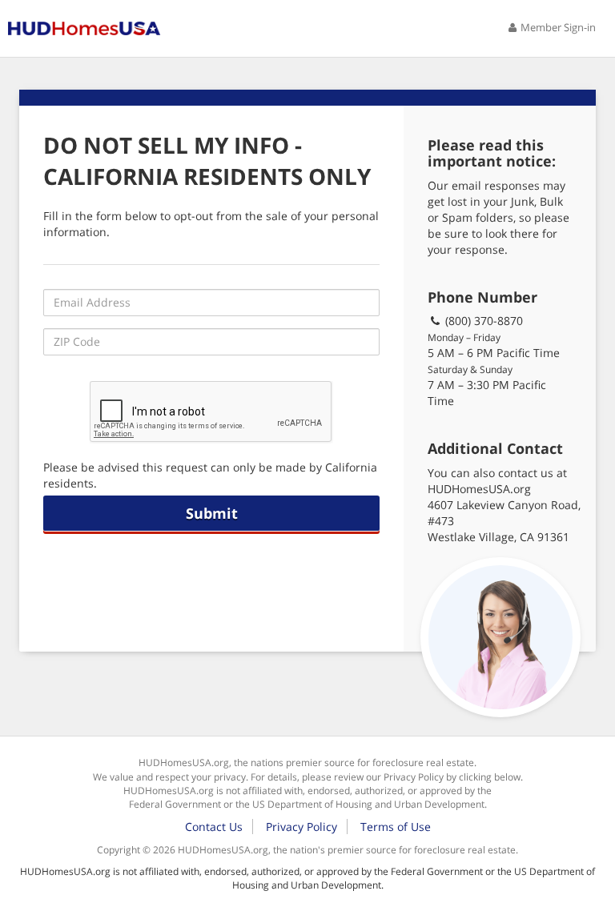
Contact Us (214, 826)
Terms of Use (395, 826)
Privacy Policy (301, 826)
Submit (212, 513)
